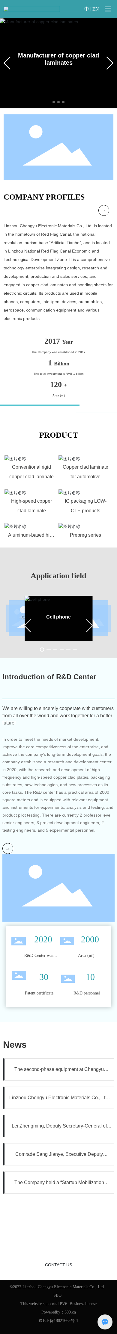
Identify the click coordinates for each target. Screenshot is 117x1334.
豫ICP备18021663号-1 (58, 1320)
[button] (53, 102)
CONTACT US (58, 1264)
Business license (83, 1303)
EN (95, 8)
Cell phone (58, 616)
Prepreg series (85, 535)
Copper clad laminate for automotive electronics (85, 476)
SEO (57, 1295)
